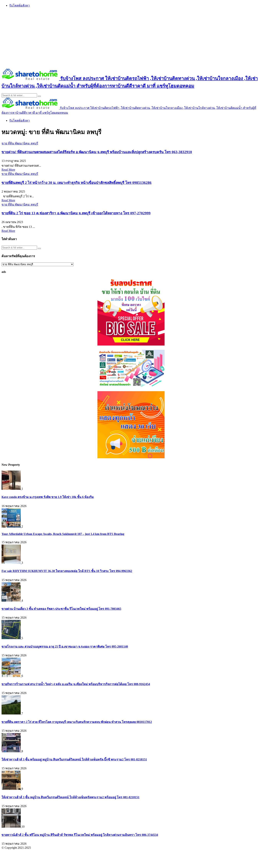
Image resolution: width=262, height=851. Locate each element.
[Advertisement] (131, 38)
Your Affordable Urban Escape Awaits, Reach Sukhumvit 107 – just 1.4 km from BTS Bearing (63, 534)
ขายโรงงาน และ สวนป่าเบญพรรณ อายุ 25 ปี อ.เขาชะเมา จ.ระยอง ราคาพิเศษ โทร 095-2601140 (65, 646)
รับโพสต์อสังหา (19, 5)
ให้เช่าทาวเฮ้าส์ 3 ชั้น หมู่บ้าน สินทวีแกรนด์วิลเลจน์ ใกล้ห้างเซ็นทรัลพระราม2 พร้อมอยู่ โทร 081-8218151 (70, 797)
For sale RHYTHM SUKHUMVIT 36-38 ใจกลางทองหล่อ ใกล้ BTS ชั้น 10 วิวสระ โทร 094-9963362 (67, 571)
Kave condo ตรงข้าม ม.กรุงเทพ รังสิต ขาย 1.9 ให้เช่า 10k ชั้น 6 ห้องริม (48, 497)
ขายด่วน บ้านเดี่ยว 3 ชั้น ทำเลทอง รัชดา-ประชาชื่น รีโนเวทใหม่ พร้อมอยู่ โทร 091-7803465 (61, 608)
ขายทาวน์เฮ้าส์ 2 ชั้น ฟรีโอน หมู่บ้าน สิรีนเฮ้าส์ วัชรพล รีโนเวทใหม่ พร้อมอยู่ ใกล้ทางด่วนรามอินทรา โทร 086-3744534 (80, 834)
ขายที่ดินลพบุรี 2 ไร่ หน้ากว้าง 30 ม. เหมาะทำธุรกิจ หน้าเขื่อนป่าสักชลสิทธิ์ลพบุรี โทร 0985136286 (77, 183)
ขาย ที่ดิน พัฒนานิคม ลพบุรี (20, 143)
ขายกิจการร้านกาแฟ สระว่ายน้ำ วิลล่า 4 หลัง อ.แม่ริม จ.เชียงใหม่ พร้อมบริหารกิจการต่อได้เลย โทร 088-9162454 (76, 684)
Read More (8, 169)
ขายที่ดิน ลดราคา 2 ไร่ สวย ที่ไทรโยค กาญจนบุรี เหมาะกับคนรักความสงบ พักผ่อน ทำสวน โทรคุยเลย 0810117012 (77, 721)
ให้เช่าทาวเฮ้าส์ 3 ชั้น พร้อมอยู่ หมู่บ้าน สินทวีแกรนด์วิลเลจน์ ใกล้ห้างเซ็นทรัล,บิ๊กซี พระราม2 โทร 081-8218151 (74, 759)
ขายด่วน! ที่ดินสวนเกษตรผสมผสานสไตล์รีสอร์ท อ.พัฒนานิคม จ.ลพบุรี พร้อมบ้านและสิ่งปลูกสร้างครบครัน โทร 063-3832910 (97, 152)
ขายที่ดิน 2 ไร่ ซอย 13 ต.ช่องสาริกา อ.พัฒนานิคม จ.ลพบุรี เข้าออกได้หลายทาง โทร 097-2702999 (76, 213)
